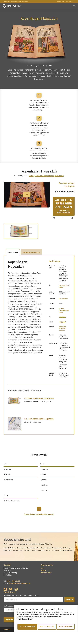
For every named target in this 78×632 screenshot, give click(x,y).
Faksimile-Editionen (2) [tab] (31, 252)
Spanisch (62, 328)
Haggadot (62, 322)
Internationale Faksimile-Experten (16, 2)
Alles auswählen (27, 627)
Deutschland (63, 299)
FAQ (42, 568)
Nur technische (47, 627)
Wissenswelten (46, 573)
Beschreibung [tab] (13, 252)
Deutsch (62, 330)
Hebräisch (62, 317)
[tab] (14, 401)
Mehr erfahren (65, 627)
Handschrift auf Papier (64, 286)
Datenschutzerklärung (25, 619)
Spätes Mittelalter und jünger (64, 310)
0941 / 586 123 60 (13, 581)
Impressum (7, 629)
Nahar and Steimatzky (12, 501)
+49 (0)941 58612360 (65, 2)
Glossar (43, 570)
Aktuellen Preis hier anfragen (63, 206)
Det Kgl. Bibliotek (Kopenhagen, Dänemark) (46, 176)
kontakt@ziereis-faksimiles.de (19, 583)
